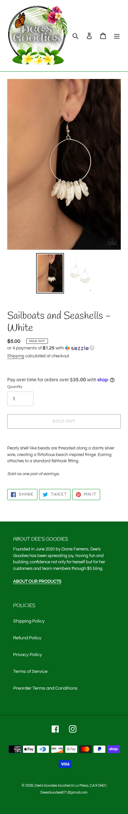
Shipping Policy (29, 621)
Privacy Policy (27, 654)
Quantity (14, 387)
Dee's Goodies (45, 785)
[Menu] (117, 35)
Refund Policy (27, 638)
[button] (50, 348)
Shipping (15, 356)
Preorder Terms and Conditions (45, 688)
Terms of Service (30, 671)
